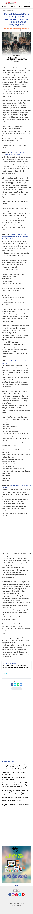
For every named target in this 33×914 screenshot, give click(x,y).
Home (4, 6)
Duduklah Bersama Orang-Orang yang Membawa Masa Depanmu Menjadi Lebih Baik (15, 236)
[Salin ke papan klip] (21, 684)
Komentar (17, 688)
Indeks (20, 6)
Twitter (20, 897)
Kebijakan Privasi (11, 899)
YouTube (24, 897)
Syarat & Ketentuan (14, 903)
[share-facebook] (12, 684)
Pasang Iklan (12, 901)
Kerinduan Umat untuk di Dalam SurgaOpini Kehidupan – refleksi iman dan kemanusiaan (16, 666)
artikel (5, 674)
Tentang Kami (20, 901)
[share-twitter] (15, 684)
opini (11, 674)
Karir (25, 899)
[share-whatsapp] (18, 684)
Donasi (22, 903)
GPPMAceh (5, 10)
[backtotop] (16, 886)
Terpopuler (11, 6)
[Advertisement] (16, 533)
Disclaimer (20, 899)
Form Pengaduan (16, 905)
